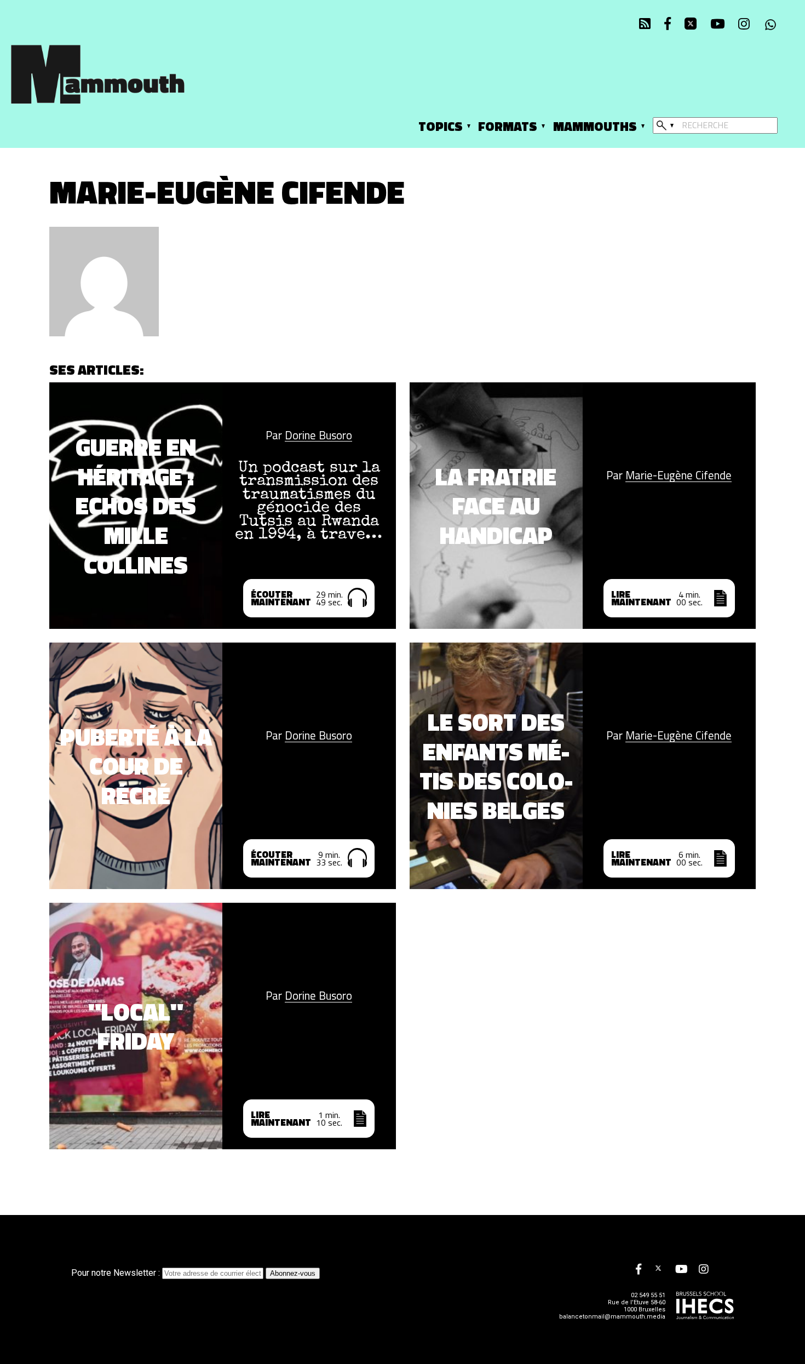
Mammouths (595, 126)
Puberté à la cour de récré (136, 766)
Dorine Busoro (318, 436)
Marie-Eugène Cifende (678, 476)
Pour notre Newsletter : (116, 1273)
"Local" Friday (135, 1026)
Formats (507, 126)
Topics (440, 126)
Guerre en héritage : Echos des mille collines (136, 506)
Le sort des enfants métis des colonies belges (496, 766)
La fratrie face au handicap (495, 506)
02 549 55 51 (648, 1295)
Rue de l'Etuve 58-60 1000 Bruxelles (636, 1306)
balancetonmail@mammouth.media (612, 1316)
